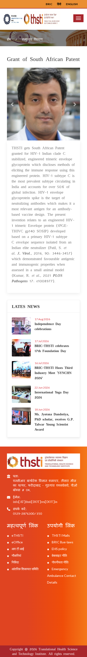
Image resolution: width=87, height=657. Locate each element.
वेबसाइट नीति (59, 555)
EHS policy (59, 549)
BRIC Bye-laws (62, 542)
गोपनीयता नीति (59, 562)
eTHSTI (17, 535)
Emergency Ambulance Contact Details (61, 575)
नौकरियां (16, 555)
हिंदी (59, 4)
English (72, 4)
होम (9, 39)
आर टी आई (17, 549)
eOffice (17, 542)
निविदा (15, 562)
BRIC (49, 4)
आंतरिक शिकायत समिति (25, 569)
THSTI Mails (60, 535)
